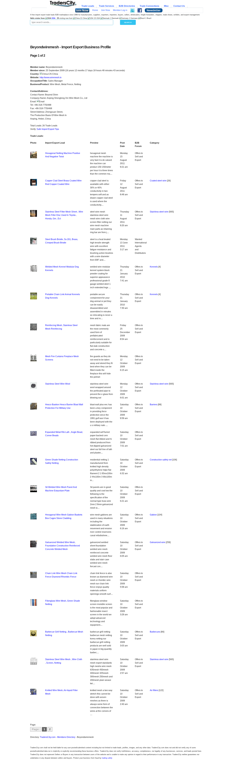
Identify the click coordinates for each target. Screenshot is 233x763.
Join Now (105, 10)
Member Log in (120, 10)
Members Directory (66, 737)
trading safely (107, 758)
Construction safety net (161, 460)
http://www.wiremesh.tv (50, 77)
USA (53, 18)
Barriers (153, 404)
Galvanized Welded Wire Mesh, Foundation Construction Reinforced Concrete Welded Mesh (62, 545)
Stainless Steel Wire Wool (57, 384)
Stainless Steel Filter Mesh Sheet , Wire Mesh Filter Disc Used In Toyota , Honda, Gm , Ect (64, 215)
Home (95, 10)
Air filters (154, 690)
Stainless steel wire (159, 212)
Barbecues (155, 632)
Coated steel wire (158, 180)
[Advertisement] (95, 34)
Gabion (153, 515)
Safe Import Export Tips (48, 129)
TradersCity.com (47, 737)
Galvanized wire (157, 542)
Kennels (154, 267)
